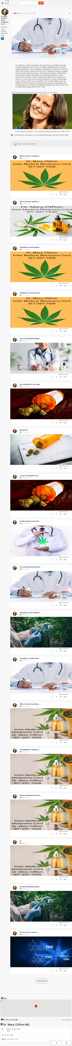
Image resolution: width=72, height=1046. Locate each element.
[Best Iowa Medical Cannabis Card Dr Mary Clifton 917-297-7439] (42, 38)
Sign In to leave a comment (27, 144)
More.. (65, 194)
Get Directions (66, 1020)
